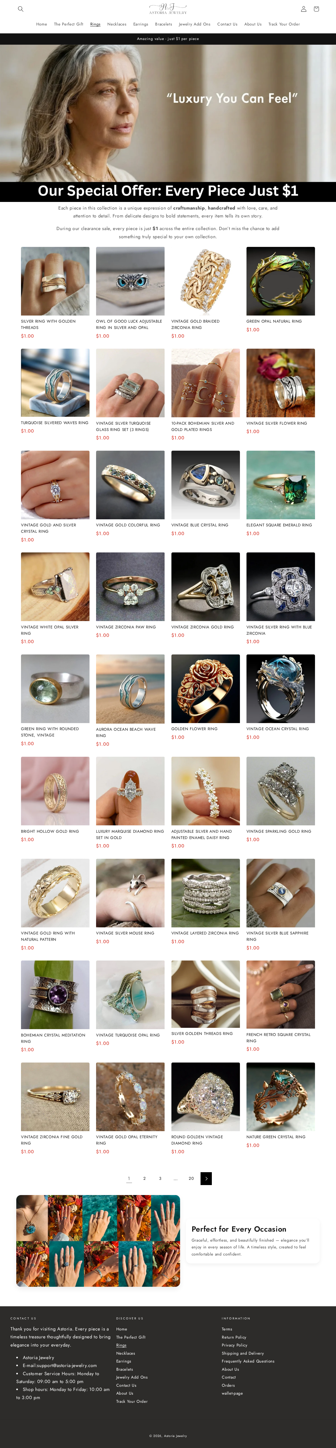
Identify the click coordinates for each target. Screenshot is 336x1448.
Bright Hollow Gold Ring (50, 831)
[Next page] (206, 1178)
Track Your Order (132, 1401)
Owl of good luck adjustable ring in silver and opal (129, 324)
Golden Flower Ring (194, 729)
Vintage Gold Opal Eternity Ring (126, 1140)
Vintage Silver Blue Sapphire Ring (277, 936)
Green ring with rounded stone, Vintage (50, 732)
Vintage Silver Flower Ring (276, 423)
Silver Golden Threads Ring (202, 1034)
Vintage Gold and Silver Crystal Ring (48, 528)
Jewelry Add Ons (132, 1377)
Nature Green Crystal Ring (276, 1137)
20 (191, 1178)
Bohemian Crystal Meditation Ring (53, 1038)
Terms (227, 1329)
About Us (124, 1393)
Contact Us (126, 1385)
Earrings (123, 1361)
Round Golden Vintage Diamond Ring (197, 1140)
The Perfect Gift (131, 1337)
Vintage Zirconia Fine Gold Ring (52, 1140)
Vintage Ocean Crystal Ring (277, 729)
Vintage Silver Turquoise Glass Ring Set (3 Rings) (123, 426)
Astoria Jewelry (175, 1436)
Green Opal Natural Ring (274, 321)
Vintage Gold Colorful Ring (128, 525)
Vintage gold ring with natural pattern (48, 936)
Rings (121, 1345)
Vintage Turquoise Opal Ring (128, 1035)
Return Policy (234, 1337)
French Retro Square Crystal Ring (278, 1038)
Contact (229, 1377)
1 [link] (129, 1178)
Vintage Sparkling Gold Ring (279, 831)
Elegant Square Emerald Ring (279, 525)
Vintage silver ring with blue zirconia (279, 630)
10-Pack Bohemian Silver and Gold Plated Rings (202, 426)
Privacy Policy (234, 1345)
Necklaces (125, 1353)
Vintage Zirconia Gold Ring (202, 627)
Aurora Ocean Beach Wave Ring (126, 732)
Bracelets (124, 1369)
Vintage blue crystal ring (200, 525)
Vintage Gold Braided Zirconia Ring (195, 324)
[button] (20, 9)
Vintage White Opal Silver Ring (49, 630)
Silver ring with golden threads (48, 324)
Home (121, 1329)
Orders (228, 1385)
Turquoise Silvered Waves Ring (55, 423)
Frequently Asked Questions (248, 1361)
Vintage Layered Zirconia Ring (205, 933)
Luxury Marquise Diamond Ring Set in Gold (130, 835)
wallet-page (232, 1393)
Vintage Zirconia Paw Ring (126, 627)
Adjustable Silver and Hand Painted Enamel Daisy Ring (201, 835)
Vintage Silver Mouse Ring (125, 933)
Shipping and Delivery (243, 1353)
